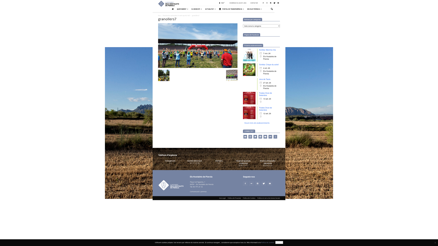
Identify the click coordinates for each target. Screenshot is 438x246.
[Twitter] (274, 3)
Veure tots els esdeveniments (257, 123)
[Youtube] (278, 3)
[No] (435, 243)
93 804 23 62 (267, 165)
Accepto (279, 242)
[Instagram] (270, 3)
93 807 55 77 (243, 165)
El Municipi (196, 9)
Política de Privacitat (234, 198)
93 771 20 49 (194, 163)
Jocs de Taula (264, 79)
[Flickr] (267, 3)
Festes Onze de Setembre (265, 94)
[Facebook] (263, 3)
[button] (271, 9)
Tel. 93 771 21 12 (196, 187)
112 (170, 163)
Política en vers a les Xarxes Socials (268, 198)
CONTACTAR (254, 3)
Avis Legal (222, 198)
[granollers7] (197, 67)
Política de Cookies (249, 198)
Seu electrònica (253, 9)
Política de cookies (267, 242)
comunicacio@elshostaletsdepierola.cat (221, 191)
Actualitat (209, 9)
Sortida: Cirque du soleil (269, 64)
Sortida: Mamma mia (267, 49)
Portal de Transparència (232, 9)
